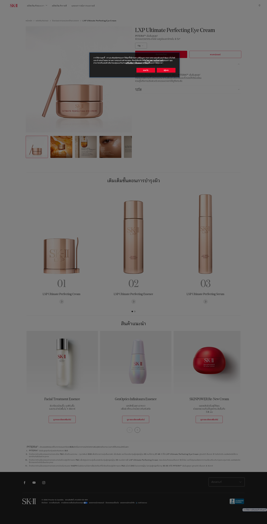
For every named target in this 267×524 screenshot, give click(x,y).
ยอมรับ (145, 70)
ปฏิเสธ (166, 70)
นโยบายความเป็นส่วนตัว (154, 60)
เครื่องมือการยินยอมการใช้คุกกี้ (138, 63)
